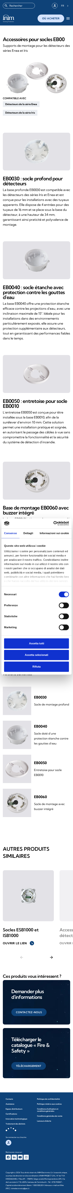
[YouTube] (20, 1157)
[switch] (64, 605)
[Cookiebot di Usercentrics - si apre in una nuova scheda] (53, 523)
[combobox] (19, 6)
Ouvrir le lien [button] (18, 943)
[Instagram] (26, 1157)
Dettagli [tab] (28, 533)
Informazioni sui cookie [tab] (54, 533)
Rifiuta (36, 666)
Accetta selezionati (36, 654)
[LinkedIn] (14, 1157)
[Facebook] (8, 1157)
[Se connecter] (55, 6)
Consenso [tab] (10, 533)
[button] (21, 104)
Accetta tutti (36, 643)
